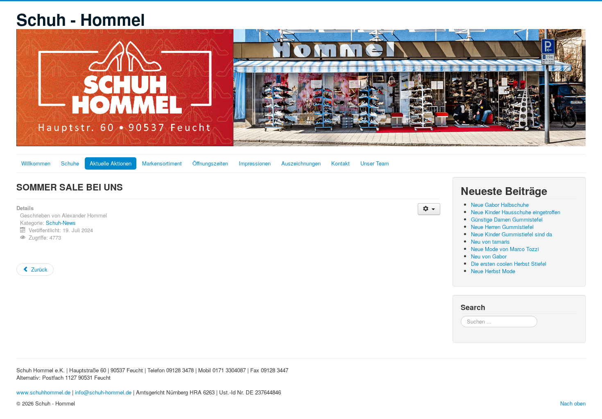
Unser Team (374, 163)
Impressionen (255, 163)
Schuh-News (61, 222)
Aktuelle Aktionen (110, 163)
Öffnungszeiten (210, 163)
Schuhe (70, 163)
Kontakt (340, 163)
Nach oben (573, 403)
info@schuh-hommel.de (103, 392)
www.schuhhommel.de (43, 392)
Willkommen (35, 163)
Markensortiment (162, 163)
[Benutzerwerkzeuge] (429, 209)
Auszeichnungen (301, 163)
